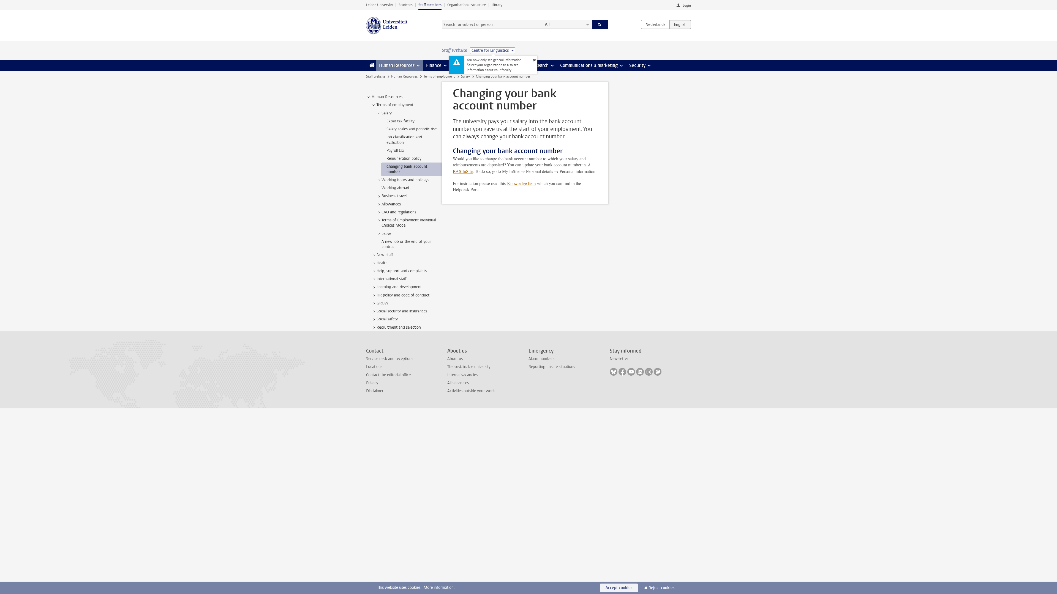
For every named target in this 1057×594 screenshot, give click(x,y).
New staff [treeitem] (385, 254)
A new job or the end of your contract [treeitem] (406, 244)
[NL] (655, 24)
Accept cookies (619, 587)
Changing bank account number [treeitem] (406, 169)
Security (637, 65)
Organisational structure (466, 4)
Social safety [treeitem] (387, 319)
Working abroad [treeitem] (395, 188)
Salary (465, 76)
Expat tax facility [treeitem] (400, 121)
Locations (374, 366)
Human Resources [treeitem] (387, 97)
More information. (439, 587)
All (547, 24)
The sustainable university (469, 366)
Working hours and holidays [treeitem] (405, 180)
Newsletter (619, 358)
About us (455, 358)
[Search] (600, 24)
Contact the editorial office (388, 375)
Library (497, 4)
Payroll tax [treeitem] (395, 150)
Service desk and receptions (389, 358)
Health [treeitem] (382, 263)
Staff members (430, 4)
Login (687, 5)
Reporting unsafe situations (551, 366)
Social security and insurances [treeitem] (402, 311)
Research (539, 65)
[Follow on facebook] (622, 372)
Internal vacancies (462, 375)
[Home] (371, 65)
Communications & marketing (589, 65)
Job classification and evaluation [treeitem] (404, 139)
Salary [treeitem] (387, 113)
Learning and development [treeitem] (399, 287)
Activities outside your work (471, 391)
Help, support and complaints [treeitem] (402, 271)
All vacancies (458, 383)
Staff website (375, 76)
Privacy (372, 383)
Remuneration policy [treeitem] (403, 158)
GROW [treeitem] (382, 303)
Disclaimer (374, 391)
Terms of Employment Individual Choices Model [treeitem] (409, 223)
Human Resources (397, 65)
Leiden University (379, 4)
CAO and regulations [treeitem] (399, 212)
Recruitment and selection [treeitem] (399, 327)
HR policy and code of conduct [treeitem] (403, 295)
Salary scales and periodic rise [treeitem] (411, 129)
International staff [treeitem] (392, 279)
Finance (434, 65)
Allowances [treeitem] (391, 204)
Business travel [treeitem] (394, 196)
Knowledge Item (521, 183)
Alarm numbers (541, 358)
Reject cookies (661, 587)
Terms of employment (439, 76)
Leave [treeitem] (386, 233)
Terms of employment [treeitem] (395, 105)
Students (406, 4)
